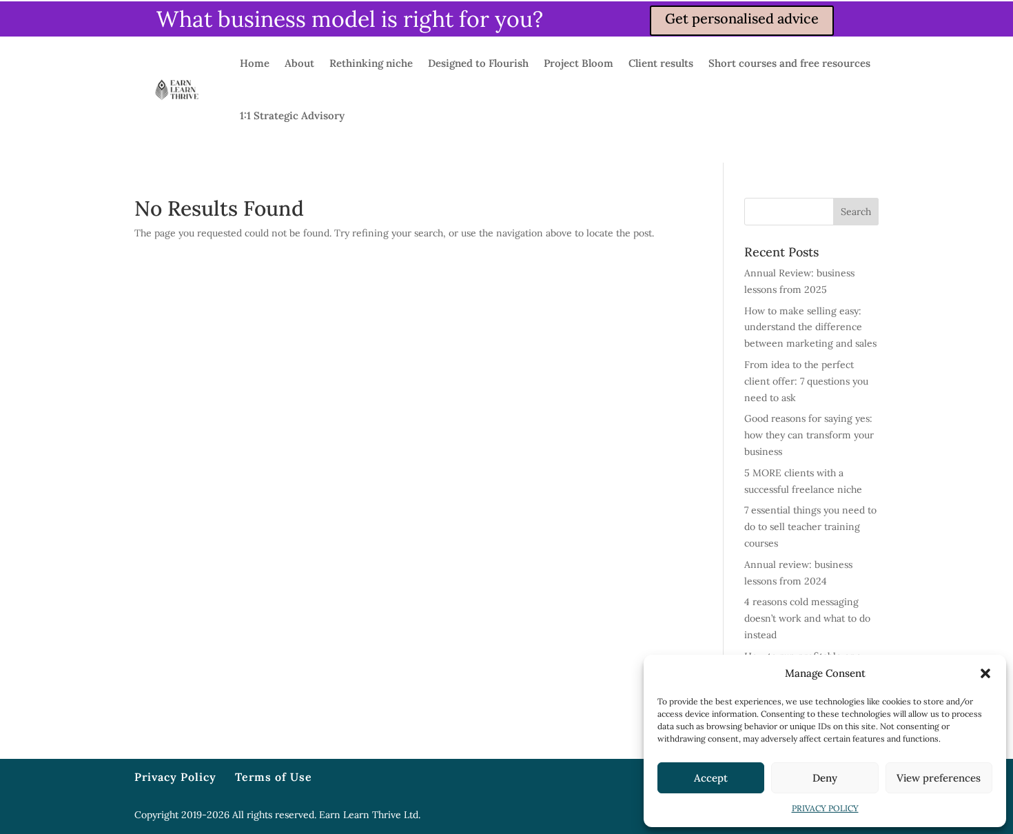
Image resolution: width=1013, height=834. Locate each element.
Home (254, 63)
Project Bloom (578, 63)
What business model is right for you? (349, 19)
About (299, 63)
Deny (824, 777)
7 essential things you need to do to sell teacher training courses (810, 526)
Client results (660, 63)
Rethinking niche (371, 63)
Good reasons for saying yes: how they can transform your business (809, 435)
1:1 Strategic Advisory (292, 115)
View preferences (939, 777)
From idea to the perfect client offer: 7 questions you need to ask (806, 381)
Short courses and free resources (789, 63)
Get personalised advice (742, 18)
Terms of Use (273, 777)
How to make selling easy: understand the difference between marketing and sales (810, 327)
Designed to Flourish (478, 63)
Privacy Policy (175, 777)
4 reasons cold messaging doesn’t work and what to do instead (807, 618)
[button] (985, 673)
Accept (711, 777)
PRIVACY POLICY (825, 808)
